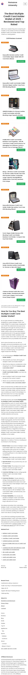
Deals (2, 621)
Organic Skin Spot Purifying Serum (10, 591)
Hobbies (4, 636)
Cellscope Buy (5, 593)
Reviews (3, 615)
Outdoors (4, 638)
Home (2, 613)
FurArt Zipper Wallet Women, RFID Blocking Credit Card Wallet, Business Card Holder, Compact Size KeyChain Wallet (14, 236)
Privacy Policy (4, 603)
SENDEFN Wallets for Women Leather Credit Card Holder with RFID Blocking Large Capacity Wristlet (14, 113)
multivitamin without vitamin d (9, 583)
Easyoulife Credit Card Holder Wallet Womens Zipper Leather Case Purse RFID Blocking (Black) (14, 85)
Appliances (4, 628)
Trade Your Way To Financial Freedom (11, 585)
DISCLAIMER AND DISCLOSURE (9, 649)
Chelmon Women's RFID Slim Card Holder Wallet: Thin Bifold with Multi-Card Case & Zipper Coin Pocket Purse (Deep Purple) (14, 294)
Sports (3, 633)
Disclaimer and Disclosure (8, 601)
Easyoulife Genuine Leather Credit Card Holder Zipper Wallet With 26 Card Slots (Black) (13, 57)
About (3, 606)
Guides (3, 623)
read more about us (9, 525)
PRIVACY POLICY (6, 646)
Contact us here (16, 523)
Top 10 (3, 626)
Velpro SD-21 (4, 588)
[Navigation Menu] (25, 4)
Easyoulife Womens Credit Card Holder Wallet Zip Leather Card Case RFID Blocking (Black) (14, 207)
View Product (21, 61)
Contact (3, 608)
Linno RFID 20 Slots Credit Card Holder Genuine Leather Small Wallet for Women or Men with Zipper (14, 265)
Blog (2, 618)
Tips (3, 631)
